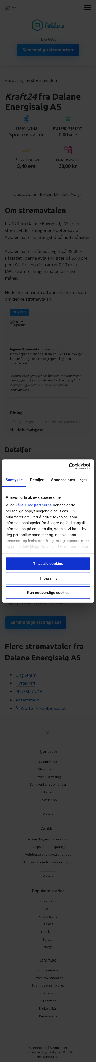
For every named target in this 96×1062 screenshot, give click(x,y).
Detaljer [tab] (37, 480)
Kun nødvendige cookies (48, 592)
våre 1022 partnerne (34, 505)
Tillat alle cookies (48, 563)
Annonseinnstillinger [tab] (69, 480)
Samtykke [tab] (14, 480)
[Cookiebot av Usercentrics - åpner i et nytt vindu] (69, 466)
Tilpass (45, 578)
